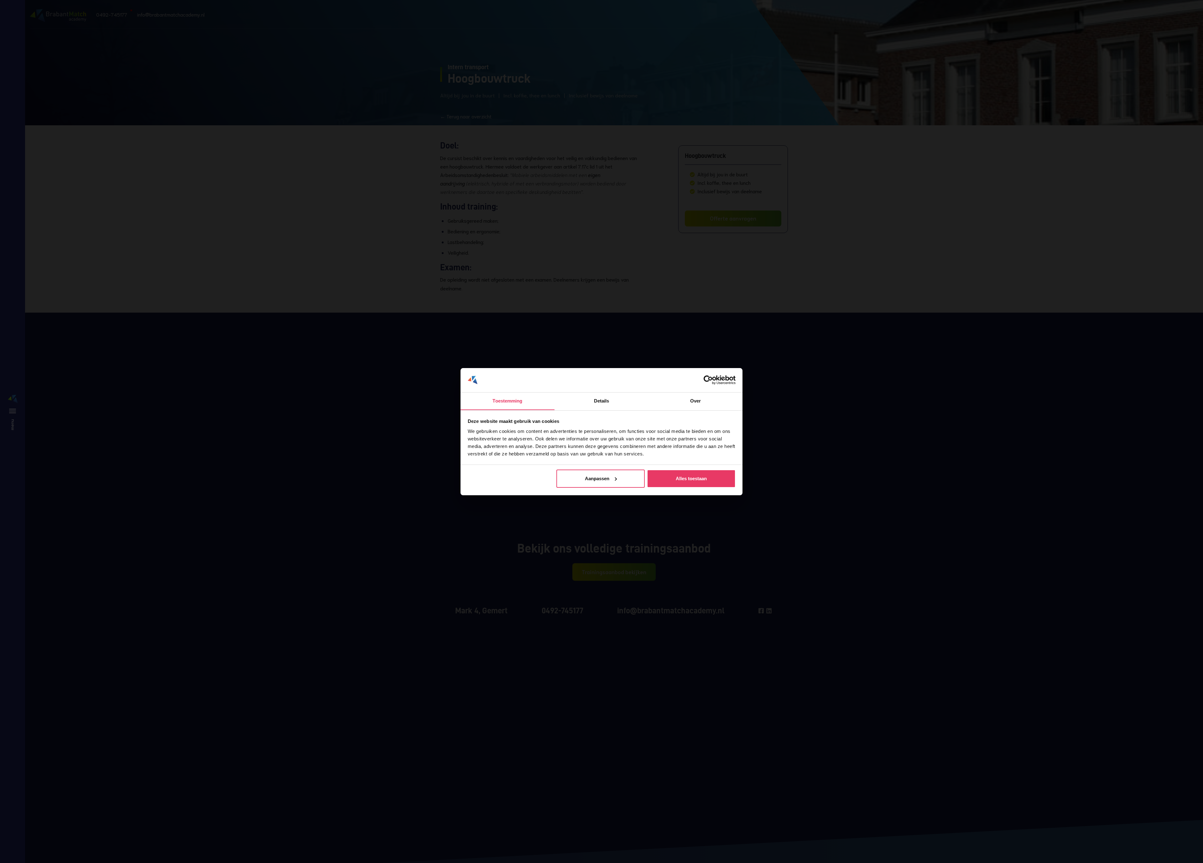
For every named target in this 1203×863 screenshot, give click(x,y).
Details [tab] (601, 400)
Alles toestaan (691, 478)
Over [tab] (695, 400)
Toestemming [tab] (507, 400)
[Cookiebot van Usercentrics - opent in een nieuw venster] (708, 380)
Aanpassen (597, 478)
